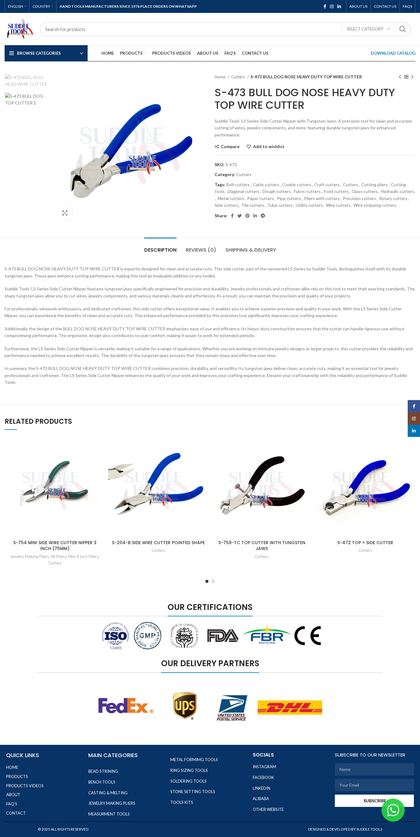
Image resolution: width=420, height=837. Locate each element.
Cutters (238, 76)
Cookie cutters (296, 184)
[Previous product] (400, 77)
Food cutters (336, 191)
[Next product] (412, 77)
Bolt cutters (238, 184)
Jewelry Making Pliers (29, 556)
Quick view (100, 474)
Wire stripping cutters (375, 205)
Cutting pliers (374, 184)
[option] (26, 81)
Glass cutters (365, 191)
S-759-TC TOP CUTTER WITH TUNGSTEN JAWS (261, 546)
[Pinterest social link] (248, 216)
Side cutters (226, 205)
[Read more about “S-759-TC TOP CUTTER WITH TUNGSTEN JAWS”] (307, 460)
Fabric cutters (307, 191)
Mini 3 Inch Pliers (83, 556)
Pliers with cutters (322, 198)
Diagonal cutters (244, 191)
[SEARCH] (402, 29)
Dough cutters (277, 191)
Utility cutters (309, 205)
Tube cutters (280, 205)
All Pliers (58, 556)
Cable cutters (266, 184)
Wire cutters (338, 205)
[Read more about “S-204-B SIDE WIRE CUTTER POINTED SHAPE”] (204, 460)
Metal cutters (231, 198)
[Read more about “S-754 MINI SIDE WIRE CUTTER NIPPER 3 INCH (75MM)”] (100, 460)
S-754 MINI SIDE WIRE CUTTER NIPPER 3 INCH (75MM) (55, 546)
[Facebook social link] (325, 6)
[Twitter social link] (240, 216)
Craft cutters (327, 184)
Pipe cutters (289, 198)
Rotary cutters (393, 198)
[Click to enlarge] (65, 213)
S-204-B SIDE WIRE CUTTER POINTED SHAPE (158, 543)
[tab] (160, 247)
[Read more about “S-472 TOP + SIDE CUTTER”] (410, 460)
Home (220, 76)
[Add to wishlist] (100, 446)
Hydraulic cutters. (398, 191)
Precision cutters (359, 198)
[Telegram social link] (263, 216)
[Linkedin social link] (339, 6)
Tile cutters (252, 205)
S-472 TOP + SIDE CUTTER (365, 543)
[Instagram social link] (331, 6)
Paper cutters (260, 198)
